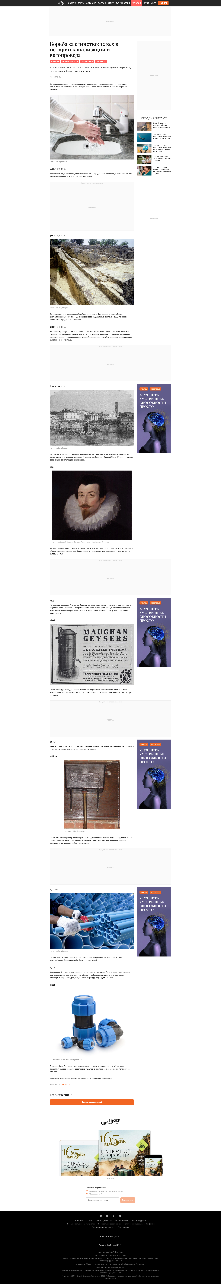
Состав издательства (104, 1221)
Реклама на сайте (121, 1221)
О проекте (79, 1221)
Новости (71, 3)
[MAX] (101, 1216)
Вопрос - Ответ (106, 3)
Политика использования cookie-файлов (139, 1224)
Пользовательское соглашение (109, 1224)
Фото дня (91, 3)
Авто (153, 3)
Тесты (81, 3)
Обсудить (56, 77)
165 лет (163, 3)
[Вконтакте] (107, 1216)
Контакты (89, 1221)
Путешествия (123, 3)
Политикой (93, 1194)
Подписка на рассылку (96, 1188)
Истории (136, 3)
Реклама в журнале (138, 1221)
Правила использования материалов (81, 1224)
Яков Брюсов (65, 1084)
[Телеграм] (120, 1216)
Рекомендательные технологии (103, 1227)
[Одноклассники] (114, 1216)
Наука (146, 3)
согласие (95, 1191)
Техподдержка (123, 1227)
